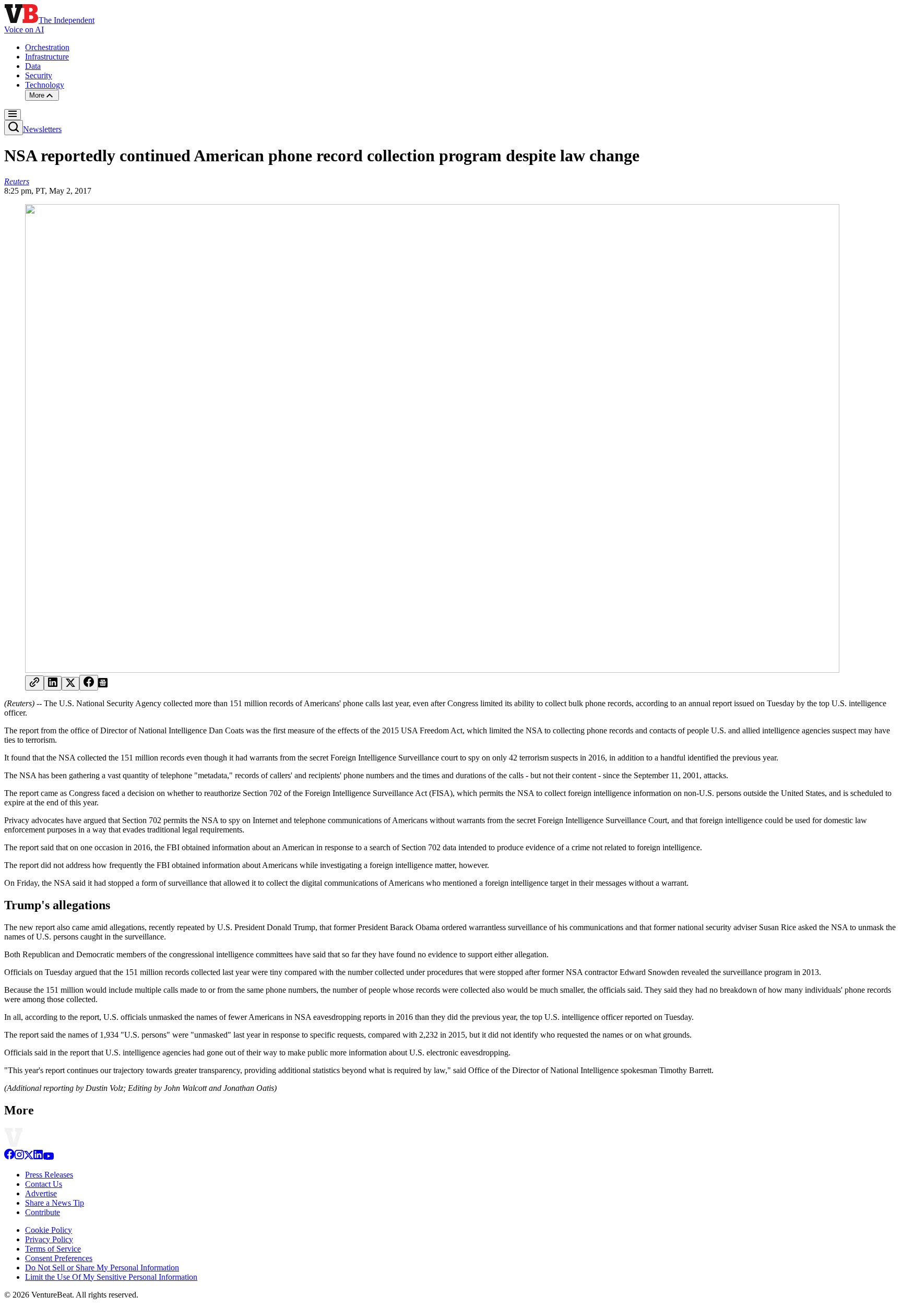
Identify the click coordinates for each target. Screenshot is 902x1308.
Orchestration (47, 47)
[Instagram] (19, 1156)
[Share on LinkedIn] (53, 683)
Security (38, 75)
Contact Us (43, 1184)
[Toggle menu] (12, 114)
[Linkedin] (38, 1156)
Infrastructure (47, 56)
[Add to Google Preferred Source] (103, 684)
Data (33, 66)
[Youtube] (48, 1156)
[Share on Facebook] (88, 683)
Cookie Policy (48, 1230)
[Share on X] (70, 684)
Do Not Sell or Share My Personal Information (102, 1267)
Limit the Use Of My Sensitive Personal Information (111, 1277)
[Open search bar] (13, 127)
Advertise (41, 1193)
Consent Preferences (58, 1258)
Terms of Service (53, 1248)
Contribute (42, 1212)
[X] (28, 1156)
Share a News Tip (54, 1202)
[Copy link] (34, 683)
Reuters (16, 181)
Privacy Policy (49, 1239)
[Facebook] (9, 1156)
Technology (44, 84)
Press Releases (49, 1174)
